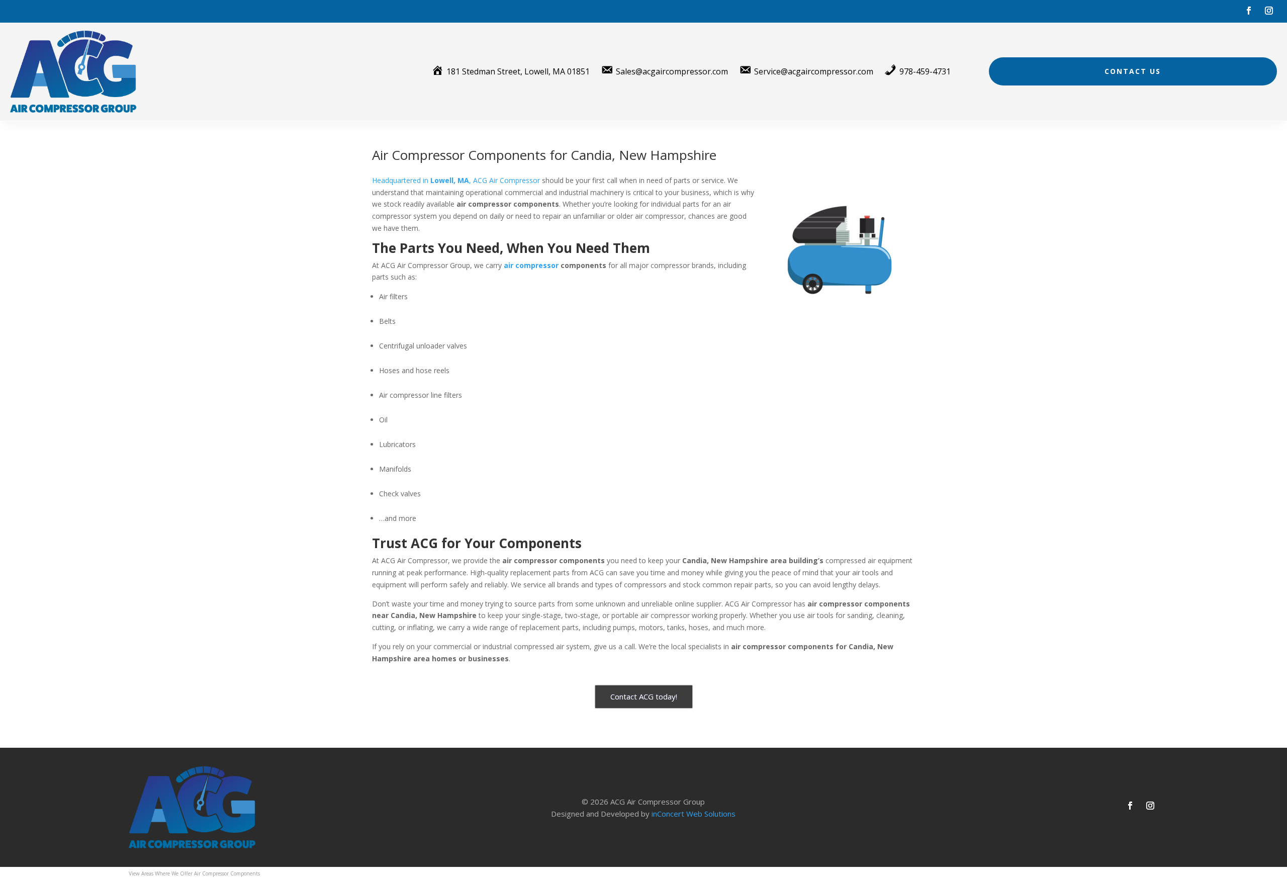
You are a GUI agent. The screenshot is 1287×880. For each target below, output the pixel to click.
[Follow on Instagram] (1269, 11)
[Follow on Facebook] (1249, 11)
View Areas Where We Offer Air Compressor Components (194, 873)
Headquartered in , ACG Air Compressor (456, 180)
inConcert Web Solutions (694, 814)
